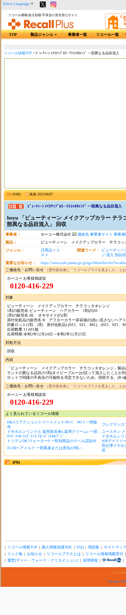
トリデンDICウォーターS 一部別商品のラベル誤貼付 (51, 441)
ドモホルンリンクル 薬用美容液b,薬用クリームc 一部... (53, 432)
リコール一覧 (107, 35)
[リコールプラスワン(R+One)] (111, 560)
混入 (110, 255)
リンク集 (15, 554)
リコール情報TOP (18, 53)
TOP (13, 35)
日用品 (46, 250)
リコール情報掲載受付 (104, 554)
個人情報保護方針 (57, 547)
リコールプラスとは (64, 554)
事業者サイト (101, 234)
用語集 (93, 547)
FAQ (80, 547)
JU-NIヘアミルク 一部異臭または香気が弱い (44, 448)
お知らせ (34, 554)
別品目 (120, 255)
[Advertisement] (63, 124)
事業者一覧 (77, 35)
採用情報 (90, 560)
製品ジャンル (43, 35)
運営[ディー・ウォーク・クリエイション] (42, 560)
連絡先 (83, 234)
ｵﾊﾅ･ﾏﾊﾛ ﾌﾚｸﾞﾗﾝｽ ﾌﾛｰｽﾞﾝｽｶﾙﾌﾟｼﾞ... (37, 436)
